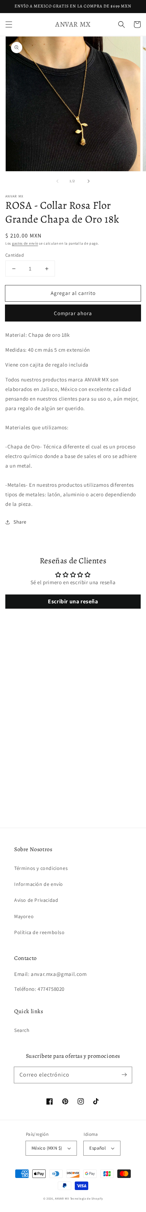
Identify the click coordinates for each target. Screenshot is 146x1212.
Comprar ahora (73, 313)
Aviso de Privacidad (36, 900)
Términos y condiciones (41, 868)
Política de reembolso (39, 932)
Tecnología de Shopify (86, 1198)
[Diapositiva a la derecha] (88, 181)
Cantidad (14, 255)
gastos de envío (25, 243)
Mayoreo (24, 916)
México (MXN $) (47, 1148)
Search (22, 1030)
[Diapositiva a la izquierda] (57, 181)
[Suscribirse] (124, 1075)
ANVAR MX (62, 1198)
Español (97, 1148)
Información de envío (38, 884)
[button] (9, 24)
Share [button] (20, 522)
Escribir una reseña (73, 601)
